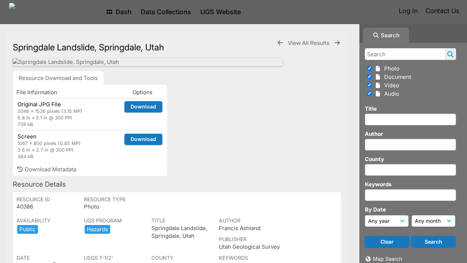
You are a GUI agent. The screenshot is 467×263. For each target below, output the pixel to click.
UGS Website (220, 12)
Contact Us (442, 11)
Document (396, 76)
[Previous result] (280, 43)
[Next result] (337, 43)
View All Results (309, 42)
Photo (390, 68)
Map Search (387, 259)
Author (374, 133)
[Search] (450, 54)
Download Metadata (49, 169)
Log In (408, 11)
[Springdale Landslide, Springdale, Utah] (148, 62)
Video (390, 85)
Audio (390, 93)
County (374, 159)
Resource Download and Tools (58, 78)
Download (143, 106)
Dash (123, 12)
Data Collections (166, 12)
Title (371, 108)
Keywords (378, 184)
